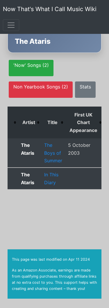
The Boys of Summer (53, 152)
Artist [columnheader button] (28, 122)
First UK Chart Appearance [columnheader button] (83, 122)
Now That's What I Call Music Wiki (50, 9)
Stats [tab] (85, 87)
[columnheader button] (13, 122)
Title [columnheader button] (52, 122)
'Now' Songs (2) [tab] (31, 65)
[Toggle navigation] (11, 25)
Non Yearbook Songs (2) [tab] (40, 87)
